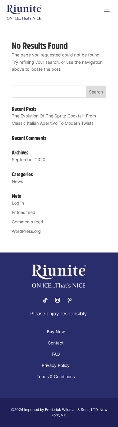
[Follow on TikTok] (45, 300)
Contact (56, 343)
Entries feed (23, 212)
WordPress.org (26, 231)
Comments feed (27, 221)
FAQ (56, 354)
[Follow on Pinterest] (69, 300)
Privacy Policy (56, 365)
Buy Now (56, 332)
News (17, 181)
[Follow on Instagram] (57, 300)
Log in (18, 202)
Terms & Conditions (56, 376)
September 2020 (28, 159)
